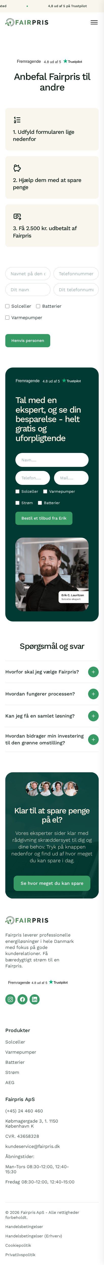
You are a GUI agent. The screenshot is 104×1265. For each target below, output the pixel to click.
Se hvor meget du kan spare (52, 883)
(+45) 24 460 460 (24, 1110)
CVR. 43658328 (22, 1136)
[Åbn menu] (94, 22)
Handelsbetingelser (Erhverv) (33, 1236)
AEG (9, 1082)
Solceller (21, 306)
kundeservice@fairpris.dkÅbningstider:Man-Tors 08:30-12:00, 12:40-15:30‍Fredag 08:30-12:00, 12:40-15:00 (39, 1164)
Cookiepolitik (18, 1245)
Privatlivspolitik (20, 1254)
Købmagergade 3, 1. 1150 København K (31, 1124)
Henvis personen (27, 340)
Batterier (51, 306)
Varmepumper (26, 317)
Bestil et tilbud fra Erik (43, 518)
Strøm (27, 503)
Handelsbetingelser (24, 1226)
